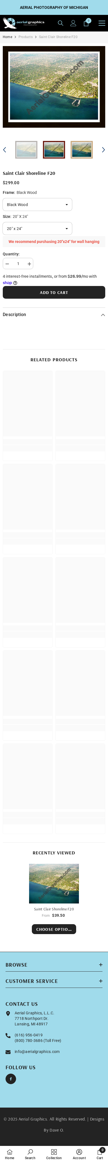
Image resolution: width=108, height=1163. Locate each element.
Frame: (20, 192)
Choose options (54, 929)
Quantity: (11, 254)
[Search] (60, 23)
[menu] (102, 23)
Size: (15, 216)
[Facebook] (11, 1079)
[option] (54, 87)
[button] (4, 150)
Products (26, 37)
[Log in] (73, 23)
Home (7, 37)
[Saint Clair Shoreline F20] (54, 883)
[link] (27, 442)
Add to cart (54, 292)
